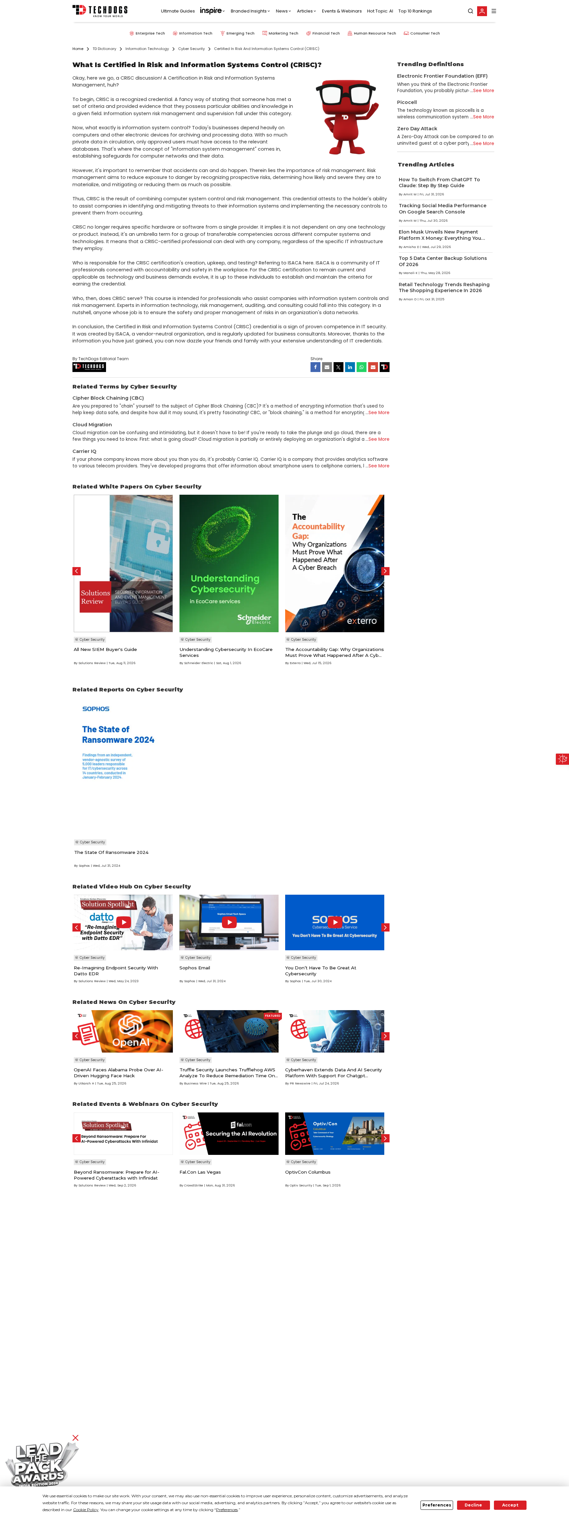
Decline (473, 1505)
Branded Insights (249, 11)
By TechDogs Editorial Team (100, 358)
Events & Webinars (342, 11)
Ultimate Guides (178, 11)
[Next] (385, 571)
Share (316, 358)
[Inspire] (213, 11)
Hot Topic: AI (380, 11)
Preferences (436, 1505)
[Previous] (76, 571)
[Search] (471, 11)
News (282, 11)
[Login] (482, 11)
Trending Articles (426, 164)
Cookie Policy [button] (85, 1509)
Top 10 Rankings (415, 11)
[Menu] (494, 11)
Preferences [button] (227, 1509)
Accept (510, 1505)
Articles (305, 11)
